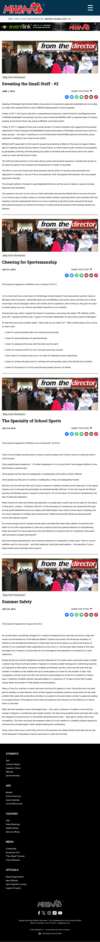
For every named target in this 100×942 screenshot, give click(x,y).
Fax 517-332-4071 (51, 923)
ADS (8, 785)
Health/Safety (12, 828)
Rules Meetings (13, 824)
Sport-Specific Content (16, 884)
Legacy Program (13, 888)
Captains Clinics (13, 768)
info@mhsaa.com (64, 923)
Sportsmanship (13, 775)
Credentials (11, 848)
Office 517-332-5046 (37, 923)
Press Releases (13, 860)
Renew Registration (15, 877)
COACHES (12, 813)
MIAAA (9, 792)
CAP (8, 820)
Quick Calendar (13, 800)
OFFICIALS (12, 869)
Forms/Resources (14, 803)
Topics (17, 19)
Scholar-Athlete (13, 764)
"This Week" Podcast (15, 856)
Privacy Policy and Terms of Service (58, 930)
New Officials (12, 880)
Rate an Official (13, 832)
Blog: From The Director (32, 19)
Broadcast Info (13, 852)
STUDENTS (12, 753)
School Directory (13, 796)
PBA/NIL (10, 772)
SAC (8, 760)
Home (10, 19)
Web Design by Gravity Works (52, 933)
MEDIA (10, 841)
